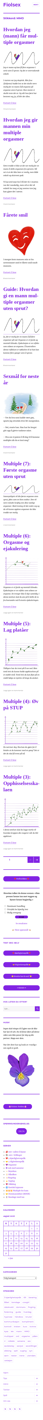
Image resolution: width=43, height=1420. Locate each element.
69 (25, 1297)
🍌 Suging (10, 1181)
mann (19, 1331)
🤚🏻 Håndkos (11, 1174)
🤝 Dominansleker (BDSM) (18, 1194)
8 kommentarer (9, 278)
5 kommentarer (9, 453)
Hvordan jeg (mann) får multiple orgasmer (20, 36)
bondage (16, 1302)
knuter (29, 1317)
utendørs (31, 1356)
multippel (8, 1336)
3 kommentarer (9, 204)
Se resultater (21, 923)
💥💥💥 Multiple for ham (17, 1190)
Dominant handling (16, 906)
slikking (7, 1351)
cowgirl (26, 1302)
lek (12, 1331)
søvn (6, 1356)
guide (18, 1312)
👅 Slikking (11, 1184)
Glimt (5, 1384)
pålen (35, 1336)
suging (23, 1351)
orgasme (26, 1336)
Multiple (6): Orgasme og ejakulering (17, 542)
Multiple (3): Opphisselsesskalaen (21, 783)
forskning (8, 1312)
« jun (10, 1258)
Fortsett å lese (9, 103)
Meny (35, 5)
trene (21, 1356)
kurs (25, 1326)
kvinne (33, 1326)
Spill (5, 1395)
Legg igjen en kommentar (13, 613)
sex (29, 1341)
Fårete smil (15, 215)
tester (14, 1356)
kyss (6, 1331)
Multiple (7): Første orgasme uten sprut (20, 470)
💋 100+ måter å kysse (16, 1152)
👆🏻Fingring (11, 1178)
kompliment (28, 1322)
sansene (21, 1341)
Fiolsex (12, 5)
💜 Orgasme (11, 1165)
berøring (33, 1297)
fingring (31, 1307)
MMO (26, 1331)
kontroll (7, 1326)
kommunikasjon (11, 1322)
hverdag (27, 1312)
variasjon (8, 1360)
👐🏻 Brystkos (11, 1171)
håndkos (19, 1317)
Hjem (5, 1373)
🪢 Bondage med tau (15, 1197)
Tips (5, 1378)
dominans (20, 1307)
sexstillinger (31, 1346)
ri (4, 1341)
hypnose (8, 1317)
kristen (17, 1326)
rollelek (11, 1341)
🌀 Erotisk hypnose (14, 1187)
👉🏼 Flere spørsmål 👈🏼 (21, 930)
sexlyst (20, 1346)
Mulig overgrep (14, 912)
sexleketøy (9, 1346)
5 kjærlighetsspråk (12, 1297)
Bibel (6, 1302)
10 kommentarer (9, 109)
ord (17, 1336)
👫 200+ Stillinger (14, 1155)
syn (30, 1351)
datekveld (9, 1307)
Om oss (6, 1401)
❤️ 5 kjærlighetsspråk (15, 1158)
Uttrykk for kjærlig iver (17, 909)
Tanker (6, 1390)
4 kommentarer (9, 525)
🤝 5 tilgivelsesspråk (15, 1161)
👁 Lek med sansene (15, 1168)
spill (16, 1351)
